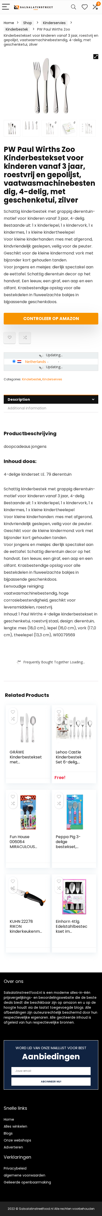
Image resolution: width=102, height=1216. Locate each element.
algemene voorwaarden (24, 1175)
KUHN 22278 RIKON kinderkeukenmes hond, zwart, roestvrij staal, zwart (26, 934)
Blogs (8, 1133)
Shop (27, 22)
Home (9, 22)
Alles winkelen (15, 1126)
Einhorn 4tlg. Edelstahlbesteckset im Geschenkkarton (72, 929)
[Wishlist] (85, 7)
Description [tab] (19, 399)
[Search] (73, 7)
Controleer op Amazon (51, 319)
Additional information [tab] (27, 408)
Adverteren (13, 1147)
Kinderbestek (17, 29)
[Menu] (6, 7)
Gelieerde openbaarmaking (27, 1182)
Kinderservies (54, 22)
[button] (95, 56)
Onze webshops (17, 1140)
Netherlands (35, 361)
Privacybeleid (15, 1168)
